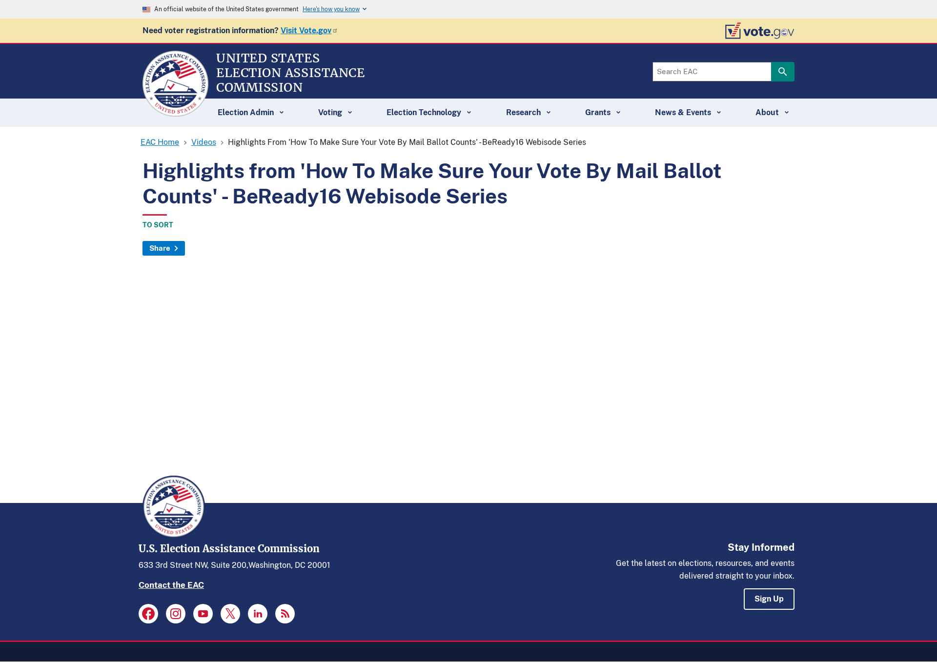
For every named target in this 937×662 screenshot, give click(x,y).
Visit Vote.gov (306, 30)
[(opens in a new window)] (148, 613)
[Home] (175, 112)
